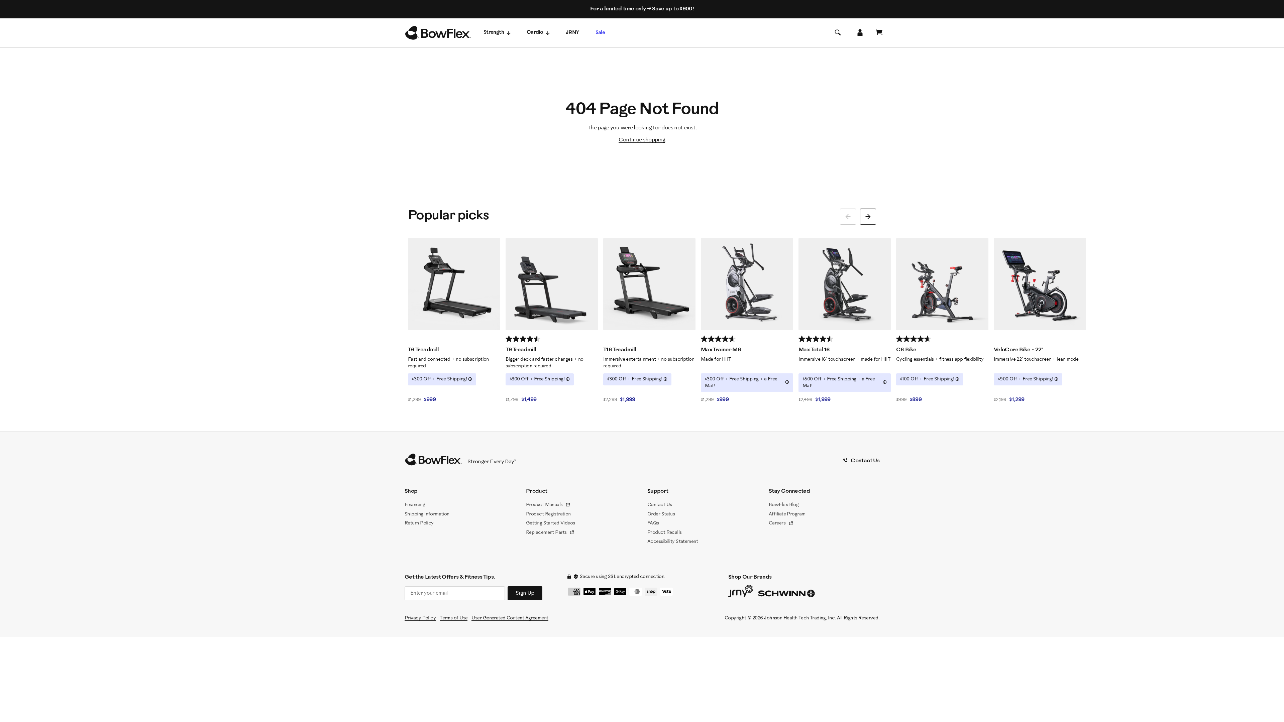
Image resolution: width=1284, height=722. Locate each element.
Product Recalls (664, 532)
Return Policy (419, 523)
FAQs (653, 523)
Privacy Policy (420, 618)
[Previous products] (848, 217)
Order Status (661, 514)
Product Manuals (548, 505)
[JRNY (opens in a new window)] (740, 592)
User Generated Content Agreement (509, 618)
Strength (494, 32)
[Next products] (868, 217)
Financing (415, 504)
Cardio (535, 32)
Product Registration (548, 514)
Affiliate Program (787, 514)
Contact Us (659, 504)
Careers (781, 524)
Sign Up (525, 593)
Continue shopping (642, 140)
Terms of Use (453, 618)
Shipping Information (427, 514)
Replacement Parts (550, 533)
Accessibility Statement (672, 541)
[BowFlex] (438, 33)
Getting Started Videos (550, 523)
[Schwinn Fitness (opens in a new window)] (787, 595)
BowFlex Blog (783, 504)
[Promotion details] (470, 379)
